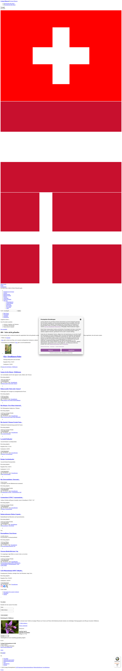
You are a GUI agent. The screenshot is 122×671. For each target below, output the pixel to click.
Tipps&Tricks (6, 663)
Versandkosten (14, 382)
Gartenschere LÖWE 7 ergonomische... (12, 497)
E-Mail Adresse (4, 610)
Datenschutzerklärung (28, 667)
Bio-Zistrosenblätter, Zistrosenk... (10, 479)
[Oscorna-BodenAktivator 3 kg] (8, 546)
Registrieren (6, 317)
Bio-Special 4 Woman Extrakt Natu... (11, 422)
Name (2, 607)
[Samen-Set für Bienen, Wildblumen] (9, 366)
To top (2, 669)
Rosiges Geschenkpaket (7, 459)
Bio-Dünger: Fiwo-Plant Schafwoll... (11, 405)
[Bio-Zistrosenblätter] (6, 474)
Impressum (20, 667)
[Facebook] (4, 587)
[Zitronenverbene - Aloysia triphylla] (8, 353)
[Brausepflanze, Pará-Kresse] (7, 525)
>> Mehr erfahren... (23, 623)
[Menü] (120, 657)
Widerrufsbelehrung (37, 667)
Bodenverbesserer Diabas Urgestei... (11, 514)
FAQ (4, 662)
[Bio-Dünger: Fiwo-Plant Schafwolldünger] (10, 400)
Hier (2, 340)
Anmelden (5, 315)
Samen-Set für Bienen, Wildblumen (11, 372)
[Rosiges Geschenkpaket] (6, 454)
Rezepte (5, 665)
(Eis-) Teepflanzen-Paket (12, 356)
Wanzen (5, 594)
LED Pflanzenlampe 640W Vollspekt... (12, 570)
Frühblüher (5, 593)
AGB (16, 667)
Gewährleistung (46, 667)
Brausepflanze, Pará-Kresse (8, 533)
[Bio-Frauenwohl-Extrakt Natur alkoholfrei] (11, 417)
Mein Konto (6, 313)
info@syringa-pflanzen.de (6, 647)
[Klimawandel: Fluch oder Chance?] (9, 383)
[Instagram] (2, 587)
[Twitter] (7, 587)
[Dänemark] (61, 283)
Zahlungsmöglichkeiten (8, 661)
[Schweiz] (61, 100)
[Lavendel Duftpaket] (6, 433)
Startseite (8, 337)
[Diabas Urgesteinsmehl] (6, 509)
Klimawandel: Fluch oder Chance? (11, 389)
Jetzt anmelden (4, 329)
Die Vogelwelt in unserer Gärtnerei (11, 591)
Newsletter (5, 658)
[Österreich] (61, 191)
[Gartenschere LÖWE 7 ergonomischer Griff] (11, 492)
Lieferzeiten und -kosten (8, 659)
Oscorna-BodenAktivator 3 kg (9, 551)
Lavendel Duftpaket (6, 439)
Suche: (2, 310)
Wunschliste (6, 314)
